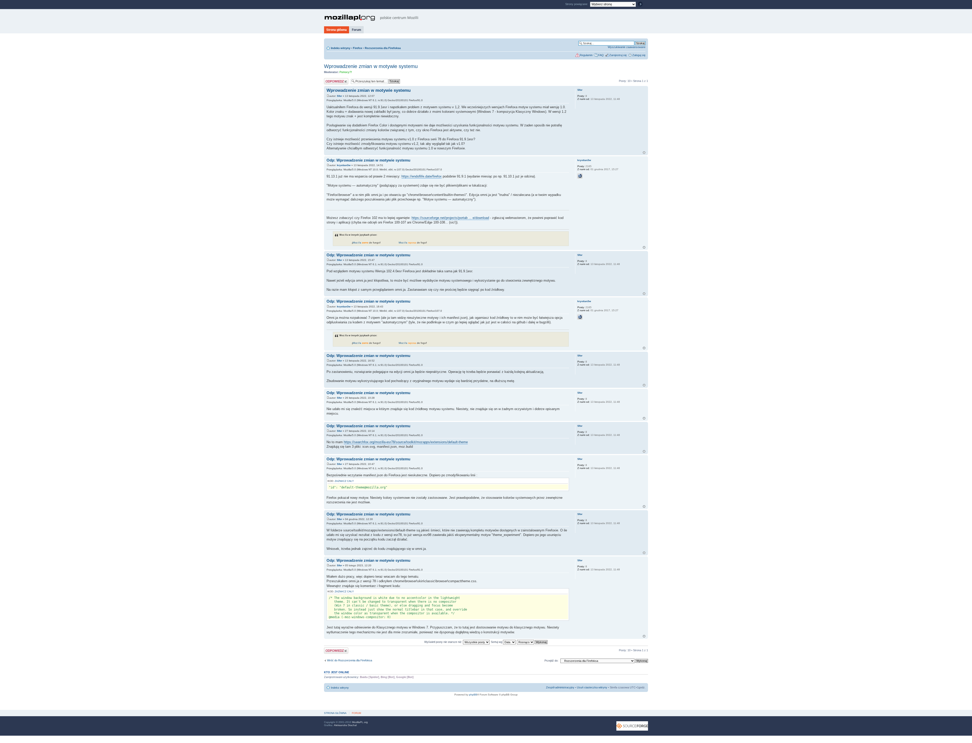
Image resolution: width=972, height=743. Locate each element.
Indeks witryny (340, 48)
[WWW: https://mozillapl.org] (579, 175)
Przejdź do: (551, 660)
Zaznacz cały (344, 481)
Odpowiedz (331, 79)
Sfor (339, 96)
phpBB (473, 694)
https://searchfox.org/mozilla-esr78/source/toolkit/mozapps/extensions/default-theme (406, 442)
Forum (356, 30)
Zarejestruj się (618, 55)
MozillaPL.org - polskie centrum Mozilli (371, 17)
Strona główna (336, 30)
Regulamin (586, 55)
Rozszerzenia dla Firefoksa (383, 48)
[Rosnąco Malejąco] (532, 641)
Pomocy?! (345, 72)
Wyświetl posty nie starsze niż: (443, 641)
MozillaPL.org (360, 722)
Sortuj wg (497, 641)
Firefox (357, 48)
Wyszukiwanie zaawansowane (626, 47)
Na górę (644, 152)
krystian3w (344, 165)
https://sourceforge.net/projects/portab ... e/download (450, 218)
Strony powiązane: (577, 4)
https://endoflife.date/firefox (421, 176)
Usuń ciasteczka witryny (592, 687)
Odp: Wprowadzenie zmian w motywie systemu (368, 160)
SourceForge (632, 726)
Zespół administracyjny (560, 687)
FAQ (601, 55)
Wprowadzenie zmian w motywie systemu (371, 66)
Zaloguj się (638, 55)
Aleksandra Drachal (345, 725)
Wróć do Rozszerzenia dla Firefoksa (349, 660)
